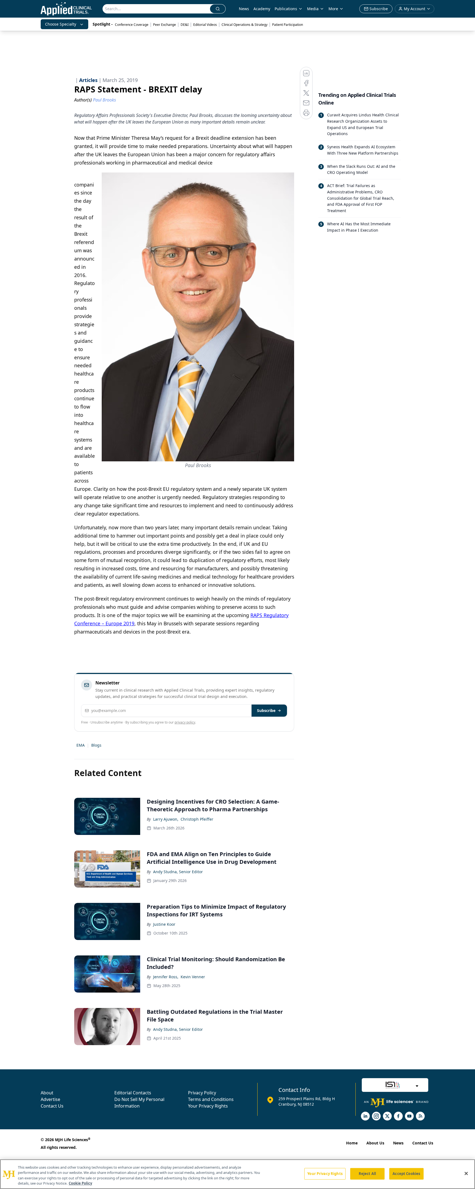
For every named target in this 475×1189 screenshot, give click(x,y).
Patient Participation (287, 24)
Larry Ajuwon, (165, 819)
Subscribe (266, 710)
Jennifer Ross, (165, 976)
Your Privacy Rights (208, 1106)
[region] (237, 1174)
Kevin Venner (193, 976)
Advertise (50, 1099)
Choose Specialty (60, 24)
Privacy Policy (202, 1093)
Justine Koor (164, 924)
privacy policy (185, 722)
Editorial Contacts (132, 1093)
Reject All (367, 1173)
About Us (375, 1143)
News (244, 8)
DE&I (185, 24)
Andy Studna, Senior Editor (178, 871)
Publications (286, 8)
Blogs (96, 745)
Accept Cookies (406, 1173)
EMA (80, 745)
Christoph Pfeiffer (197, 819)
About (47, 1093)
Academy (261, 8)
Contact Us (52, 1106)
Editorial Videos (205, 24)
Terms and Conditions (211, 1099)
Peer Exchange (164, 24)
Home (352, 1143)
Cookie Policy (80, 1183)
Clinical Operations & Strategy (244, 24)
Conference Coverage (131, 24)
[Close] (466, 1173)
